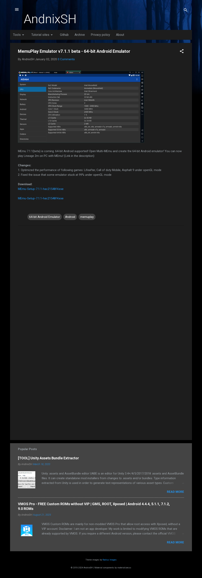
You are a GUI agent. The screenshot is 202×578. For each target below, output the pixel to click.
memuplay (87, 217)
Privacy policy (100, 35)
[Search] (185, 11)
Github (64, 35)
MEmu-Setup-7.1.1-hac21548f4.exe (41, 198)
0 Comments (66, 59)
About (120, 35)
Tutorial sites (42, 34)
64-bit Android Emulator (44, 217)
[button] (181, 52)
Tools (19, 34)
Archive (80, 35)
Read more (175, 492)
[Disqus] (101, 278)
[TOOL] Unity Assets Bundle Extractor (48, 458)
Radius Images (110, 560)
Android (70, 217)
